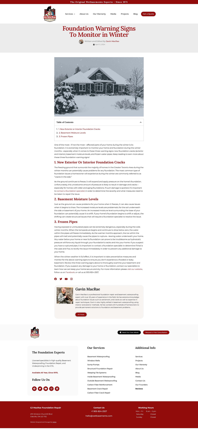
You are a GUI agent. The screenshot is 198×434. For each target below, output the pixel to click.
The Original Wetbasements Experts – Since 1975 (99, 2)
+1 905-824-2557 (99, 411)
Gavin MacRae (112, 41)
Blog (135, 14)
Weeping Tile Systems (96, 373)
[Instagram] (71, 279)
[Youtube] (66, 279)
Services (69, 14)
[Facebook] (55, 279)
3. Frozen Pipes (66, 136)
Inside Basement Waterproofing (101, 377)
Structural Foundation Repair (100, 369)
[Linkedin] (57, 388)
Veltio (54, 422)
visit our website (134, 269)
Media (113, 14)
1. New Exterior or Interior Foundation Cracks (79, 129)
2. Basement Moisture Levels (72, 133)
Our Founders (141, 385)
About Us (84, 14)
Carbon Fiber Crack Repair (98, 393)
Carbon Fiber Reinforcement (99, 385)
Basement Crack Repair (97, 389)
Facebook (70, 272)
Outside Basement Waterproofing (102, 381)
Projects (125, 14)
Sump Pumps (93, 365)
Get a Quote (148, 14)
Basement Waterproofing (98, 356)
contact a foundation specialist (71, 191)
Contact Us (140, 381)
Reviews (139, 389)
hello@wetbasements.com (99, 416)
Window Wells (93, 360)
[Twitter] (61, 279)
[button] (70, 14)
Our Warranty (99, 14)
